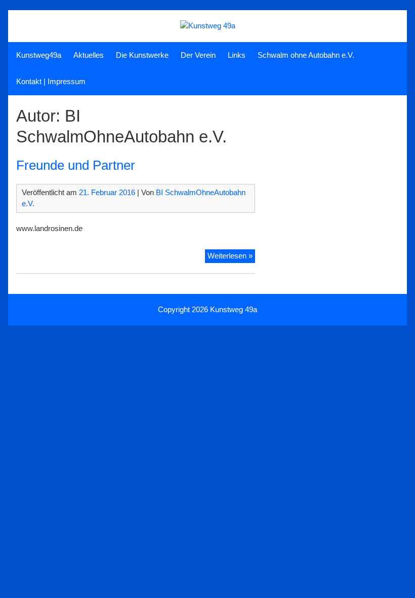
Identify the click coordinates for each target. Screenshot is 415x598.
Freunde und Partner (75, 165)
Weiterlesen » (231, 257)
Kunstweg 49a (233, 309)
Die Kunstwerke (142, 55)
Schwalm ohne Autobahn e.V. (306, 55)
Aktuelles (88, 55)
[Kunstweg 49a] (207, 25)
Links (236, 55)
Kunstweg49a (38, 55)
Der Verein (198, 55)
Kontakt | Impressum (51, 81)
